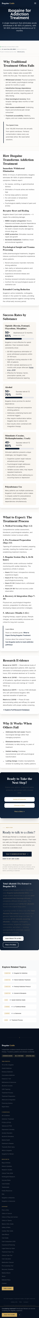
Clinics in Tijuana (7, 1220)
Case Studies (6, 1183)
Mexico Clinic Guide (7, 1224)
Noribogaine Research (8, 1176)
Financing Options (7, 1103)
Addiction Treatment (8, 1119)
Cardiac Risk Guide (7, 1231)
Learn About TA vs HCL (13, 938)
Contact (4, 1283)
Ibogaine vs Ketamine (8, 1197)
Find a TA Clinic (10, 945)
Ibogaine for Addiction (16, 973)
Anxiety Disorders (7, 1133)
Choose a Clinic (19, 805)
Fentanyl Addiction (7, 1072)
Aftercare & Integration (8, 1099)
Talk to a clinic (9, 1314)
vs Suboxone (13, 1013)
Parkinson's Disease (8, 1143)
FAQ (3, 1194)
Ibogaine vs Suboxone (8, 1201)
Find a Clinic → (19, 811)
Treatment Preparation (8, 1096)
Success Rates (6, 1180)
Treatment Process (14, 1020)
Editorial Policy (6, 1280)
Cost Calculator (6, 1259)
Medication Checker (8, 1262)
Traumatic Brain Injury (8, 1147)
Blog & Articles (6, 1162)
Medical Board (6, 1273)
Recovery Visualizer (7, 1269)
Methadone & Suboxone (9, 1082)
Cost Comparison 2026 (8, 1241)
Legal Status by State (8, 1248)
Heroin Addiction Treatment (17, 980)
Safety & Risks (6, 1227)
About (3, 1276)
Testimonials (5, 1187)
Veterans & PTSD (7, 1126)
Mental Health (6, 1140)
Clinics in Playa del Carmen (10, 1217)
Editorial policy (21, 51)
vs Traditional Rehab (15, 1006)
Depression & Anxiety (8, 1129)
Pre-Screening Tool (7, 1266)
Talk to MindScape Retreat (16, 854)
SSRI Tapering (6, 1089)
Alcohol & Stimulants (15, 993)
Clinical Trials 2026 (7, 1173)
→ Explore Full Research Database (16, 710)
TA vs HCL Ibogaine (8, 1065)
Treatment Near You (8, 1252)
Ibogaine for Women (8, 1154)
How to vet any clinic (11, 858)
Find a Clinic (5, 1210)
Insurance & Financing (8, 1245)
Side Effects (5, 1234)
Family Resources (7, 1190)
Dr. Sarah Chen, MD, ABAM (9, 49)
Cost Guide (5, 1238)
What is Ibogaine (7, 1150)
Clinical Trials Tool (7, 1255)
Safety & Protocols (19, 799)
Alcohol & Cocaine (7, 1085)
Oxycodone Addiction (8, 1075)
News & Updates (7, 1166)
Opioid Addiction (7, 1068)
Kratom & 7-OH (6, 1078)
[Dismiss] (19, 1314)
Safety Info (14, 1302)
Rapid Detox (5, 1106)
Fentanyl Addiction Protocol (17, 986)
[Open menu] (35, 3)
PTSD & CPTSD (6, 1122)
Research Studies (7, 1169)
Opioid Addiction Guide (15, 1000)
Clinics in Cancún (7, 1213)
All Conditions (6, 1115)
